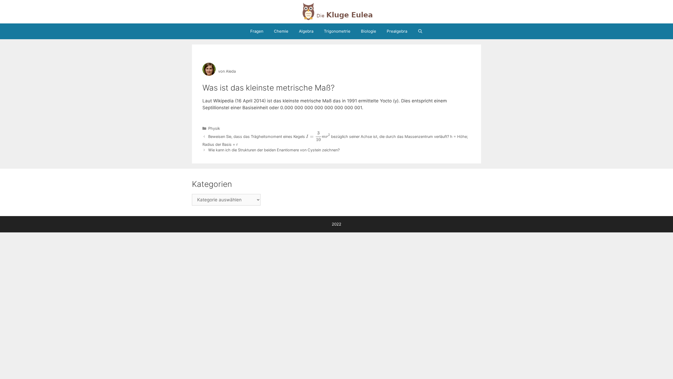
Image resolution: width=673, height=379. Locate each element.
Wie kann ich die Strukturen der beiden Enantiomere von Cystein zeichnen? (274, 150)
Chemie (281, 31)
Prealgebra (397, 31)
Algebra (306, 31)
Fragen (256, 31)
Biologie (368, 31)
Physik (214, 128)
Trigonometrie (337, 31)
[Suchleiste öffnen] (420, 31)
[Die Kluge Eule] (336, 11)
